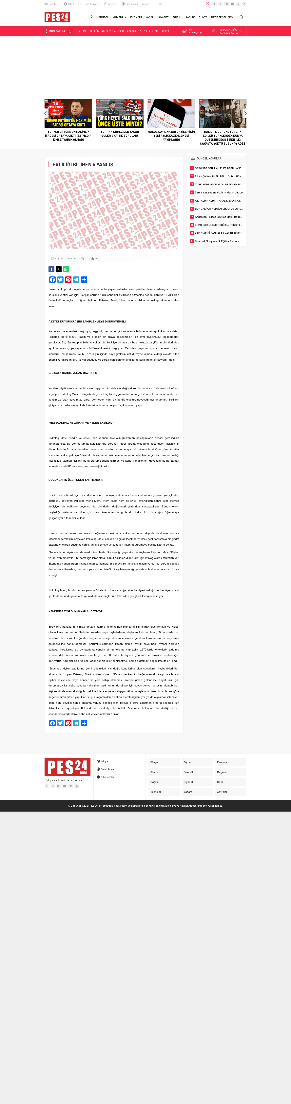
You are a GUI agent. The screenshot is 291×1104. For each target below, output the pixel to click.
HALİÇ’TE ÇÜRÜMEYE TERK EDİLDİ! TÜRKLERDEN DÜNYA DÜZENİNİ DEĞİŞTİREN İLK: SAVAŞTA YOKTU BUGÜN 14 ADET (222, 137)
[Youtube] (232, 4)
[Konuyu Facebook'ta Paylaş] (51, 269)
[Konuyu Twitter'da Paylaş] (59, 269)
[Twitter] (220, 4)
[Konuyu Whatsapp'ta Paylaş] (66, 269)
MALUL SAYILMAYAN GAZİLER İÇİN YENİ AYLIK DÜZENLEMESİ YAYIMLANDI (171, 135)
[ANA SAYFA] (91, 17)
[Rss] (244, 4)
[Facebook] (214, 4)
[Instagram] (226, 4)
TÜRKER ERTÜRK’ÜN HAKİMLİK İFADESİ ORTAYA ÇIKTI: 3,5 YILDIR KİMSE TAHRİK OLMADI (68, 135)
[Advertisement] (145, 65)
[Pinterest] (238, 4)
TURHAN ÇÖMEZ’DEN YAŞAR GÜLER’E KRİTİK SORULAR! (108, 31)
